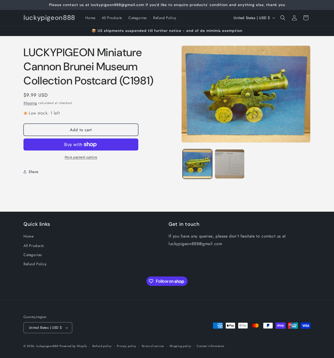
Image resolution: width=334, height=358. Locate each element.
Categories (32, 254)
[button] (283, 18)
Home (28, 236)
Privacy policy (126, 346)
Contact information (210, 346)
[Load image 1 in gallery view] (197, 164)
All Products (33, 245)
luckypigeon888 (47, 346)
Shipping (30, 103)
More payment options (81, 157)
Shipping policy (181, 346)
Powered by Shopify (73, 346)
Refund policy (101, 346)
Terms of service (153, 346)
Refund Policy (35, 264)
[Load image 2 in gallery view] (229, 164)
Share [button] (33, 171)
